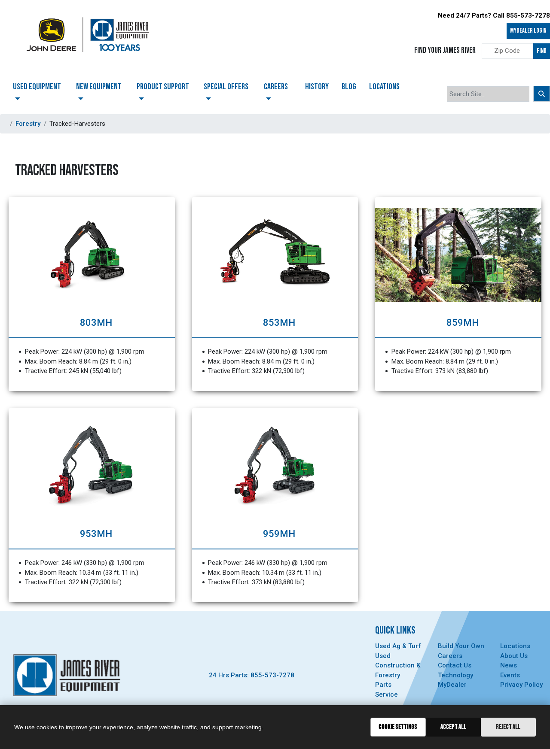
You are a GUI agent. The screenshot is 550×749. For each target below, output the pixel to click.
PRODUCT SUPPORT (163, 87)
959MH (279, 533)
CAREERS (276, 87)
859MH (462, 322)
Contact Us (454, 665)
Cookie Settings (398, 727)
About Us (514, 656)
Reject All (508, 727)
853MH (279, 322)
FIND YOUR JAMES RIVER (445, 50)
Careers (450, 656)
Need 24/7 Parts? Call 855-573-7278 (494, 15)
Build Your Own (461, 646)
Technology (455, 675)
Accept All (453, 727)
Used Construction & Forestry (398, 665)
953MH (96, 533)
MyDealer (452, 684)
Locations (515, 646)
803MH (96, 322)
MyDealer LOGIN (528, 31)
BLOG (349, 87)
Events (510, 675)
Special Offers (226, 87)
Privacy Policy (521, 684)
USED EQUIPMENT (37, 87)
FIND (542, 51)
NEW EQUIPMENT (99, 87)
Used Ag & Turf (398, 646)
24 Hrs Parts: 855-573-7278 (251, 675)
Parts (383, 684)
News (508, 665)
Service (386, 694)
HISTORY (317, 87)
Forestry (27, 123)
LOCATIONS (384, 87)
